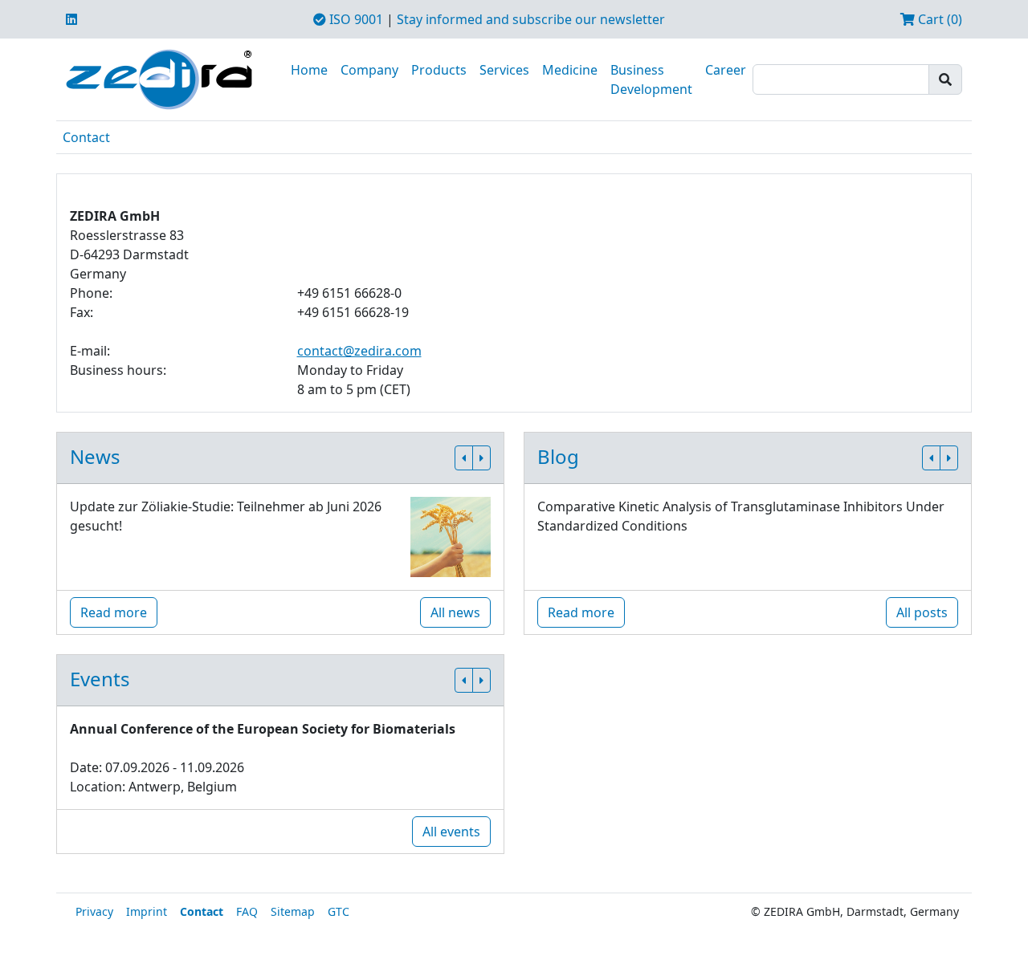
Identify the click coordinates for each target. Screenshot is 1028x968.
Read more (113, 612)
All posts (922, 612)
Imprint (146, 911)
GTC (338, 911)
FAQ (247, 911)
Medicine (570, 70)
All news (455, 612)
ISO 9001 (354, 19)
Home (309, 70)
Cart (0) (938, 19)
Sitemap (293, 911)
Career (725, 70)
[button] (464, 457)
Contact (86, 137)
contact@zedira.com (359, 351)
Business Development (651, 79)
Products (439, 70)
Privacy (94, 911)
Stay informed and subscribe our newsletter (531, 19)
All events (451, 831)
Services (504, 70)
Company (369, 70)
